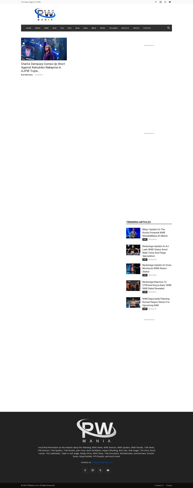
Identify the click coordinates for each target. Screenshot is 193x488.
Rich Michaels (27, 75)
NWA (86, 28)
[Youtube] (170, 2)
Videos (136, 28)
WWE (46, 28)
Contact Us (159, 485)
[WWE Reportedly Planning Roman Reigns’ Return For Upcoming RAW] (133, 302)
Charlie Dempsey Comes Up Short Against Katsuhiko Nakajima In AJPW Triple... (43, 67)
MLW (77, 28)
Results (125, 28)
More (102, 28)
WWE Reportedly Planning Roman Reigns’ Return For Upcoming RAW (156, 302)
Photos (147, 28)
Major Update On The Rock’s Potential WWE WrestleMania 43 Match (155, 232)
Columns (113, 28)
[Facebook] (156, 2)
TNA (62, 28)
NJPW (94, 28)
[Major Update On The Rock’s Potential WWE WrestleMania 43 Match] (133, 233)
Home (28, 28)
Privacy (169, 485)
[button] (168, 28)
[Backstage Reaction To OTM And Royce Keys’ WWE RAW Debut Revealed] (133, 285)
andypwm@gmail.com (102, 462)
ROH (69, 28)
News (37, 28)
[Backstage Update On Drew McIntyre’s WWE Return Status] (133, 268)
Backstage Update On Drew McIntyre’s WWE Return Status (156, 268)
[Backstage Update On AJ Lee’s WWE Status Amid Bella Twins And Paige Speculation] (133, 250)
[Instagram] (160, 2)
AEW (54, 28)
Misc (23, 59)
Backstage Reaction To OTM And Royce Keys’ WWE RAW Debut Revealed (157, 285)
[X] (165, 2)
